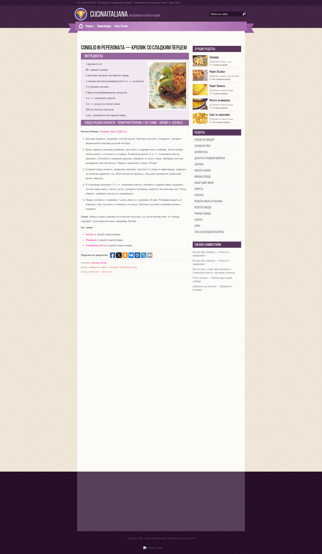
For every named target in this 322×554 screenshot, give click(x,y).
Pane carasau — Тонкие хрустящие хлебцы (212, 279)
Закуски (199, 164)
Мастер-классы (203, 170)
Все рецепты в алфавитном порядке (114, 2)
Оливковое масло (96, 245)
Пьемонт (105, 131)
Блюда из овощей (204, 139)
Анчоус (90, 234)
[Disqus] (135, 327)
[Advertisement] (161, 501)
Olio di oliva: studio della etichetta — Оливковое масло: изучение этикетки (214, 271)
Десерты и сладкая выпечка (210, 158)
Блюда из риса (203, 146)
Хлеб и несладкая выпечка (209, 232)
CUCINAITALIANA (109, 15)
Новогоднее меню (204, 183)
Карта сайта (174, 2)
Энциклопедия (104, 26)
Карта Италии (121, 26)
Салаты (199, 219)
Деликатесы (201, 152)
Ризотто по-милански (219, 100)
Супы (197, 226)
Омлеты (199, 189)
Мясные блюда (99, 263)
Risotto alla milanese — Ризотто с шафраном (211, 254)
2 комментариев (220, 65)
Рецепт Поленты (217, 86)
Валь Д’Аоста (119, 131)
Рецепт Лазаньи (217, 72)
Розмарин (91, 240)
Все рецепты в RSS (86, 2)
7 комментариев (220, 93)
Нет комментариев (221, 79)
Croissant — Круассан (100, 271)
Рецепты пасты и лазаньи (208, 201)
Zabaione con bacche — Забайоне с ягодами (212, 288)
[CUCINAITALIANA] (79, 26)
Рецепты (90, 26)
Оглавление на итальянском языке (150, 2)
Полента (199, 195)
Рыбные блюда (203, 213)
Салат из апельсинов (219, 115)
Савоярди (214, 57)
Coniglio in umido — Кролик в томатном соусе (113, 267)
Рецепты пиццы (203, 207)
